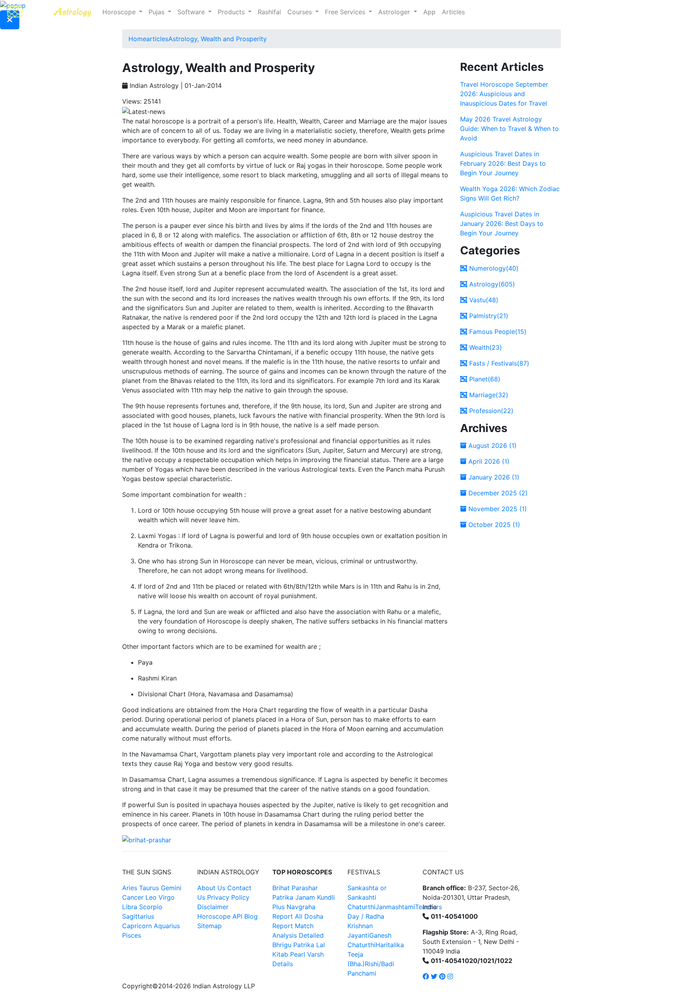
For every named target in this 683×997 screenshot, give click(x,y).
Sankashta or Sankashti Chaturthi (367, 897)
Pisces (131, 935)
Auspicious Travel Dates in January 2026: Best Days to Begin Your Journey (501, 223)
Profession (490, 411)
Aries (130, 888)
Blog (251, 916)
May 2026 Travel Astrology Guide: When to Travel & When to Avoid (509, 128)
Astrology (491, 284)
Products (232, 12)
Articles (453, 12)
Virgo (166, 897)
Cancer (132, 897)
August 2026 (491, 445)
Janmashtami (395, 907)
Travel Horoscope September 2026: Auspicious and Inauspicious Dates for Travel (504, 93)
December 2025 (497, 493)
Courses (300, 12)
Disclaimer (212, 907)
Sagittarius (138, 916)
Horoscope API (219, 916)
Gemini (171, 888)
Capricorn (137, 926)
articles (157, 39)
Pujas (157, 12)
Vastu (482, 300)
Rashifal (269, 12)
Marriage (487, 395)
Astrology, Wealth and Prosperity (217, 39)
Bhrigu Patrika (293, 945)
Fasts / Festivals (498, 363)
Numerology (493, 268)
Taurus (149, 888)
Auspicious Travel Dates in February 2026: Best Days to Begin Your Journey (503, 163)
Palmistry (487, 316)
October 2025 (493, 525)
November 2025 (496, 509)
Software (192, 12)
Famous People (496, 331)
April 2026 (487, 461)
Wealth (484, 347)
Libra (129, 907)
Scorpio (150, 907)
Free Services (346, 12)
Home (137, 39)
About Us (211, 888)
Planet (483, 379)
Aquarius (167, 926)
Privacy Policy (228, 897)
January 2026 (492, 477)
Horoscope (120, 12)
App (429, 12)
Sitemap (209, 926)
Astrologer (395, 12)
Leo (151, 897)
